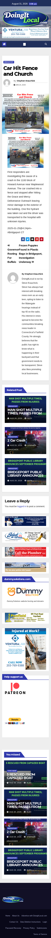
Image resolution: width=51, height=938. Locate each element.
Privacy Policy (29, 928)
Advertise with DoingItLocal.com (34, 916)
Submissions (42, 928)
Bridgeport (8, 62)
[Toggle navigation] (24, 44)
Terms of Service (40, 934)
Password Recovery (13, 928)
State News (12, 771)
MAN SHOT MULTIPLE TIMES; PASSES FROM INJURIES (24, 413)
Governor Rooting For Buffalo (13, 255)
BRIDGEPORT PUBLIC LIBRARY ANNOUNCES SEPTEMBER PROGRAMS (25, 477)
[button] (46, 44)
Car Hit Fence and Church (20, 71)
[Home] (4, 44)
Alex (29, 418)
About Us (15, 916)
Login (45, 922)
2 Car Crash (16, 440)
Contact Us (13, 922)
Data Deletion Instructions (30, 922)
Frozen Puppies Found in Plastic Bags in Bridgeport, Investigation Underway (30, 253)
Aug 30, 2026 (16, 418)
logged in (21, 506)
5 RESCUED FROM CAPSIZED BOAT (21, 776)
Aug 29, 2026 (16, 445)
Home (7, 916)
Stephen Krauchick (26, 81)
